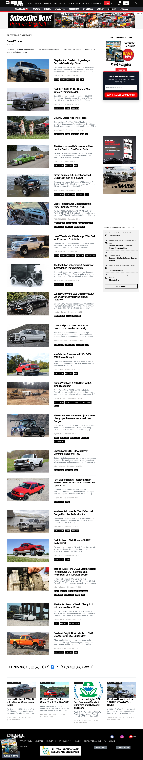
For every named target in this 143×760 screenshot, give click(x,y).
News (30, 3)
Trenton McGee (59, 398)
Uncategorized (79, 227)
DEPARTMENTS (59, 223)
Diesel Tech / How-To (85, 223)
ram (77, 79)
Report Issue (100, 747)
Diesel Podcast (82, 3)
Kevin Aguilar (58, 161)
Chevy (56, 437)
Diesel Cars (72, 591)
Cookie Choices (123, 747)
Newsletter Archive (92, 741)
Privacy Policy (26, 741)
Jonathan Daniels (60, 312)
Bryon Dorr (57, 434)
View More (121, 286)
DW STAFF (77, 720)
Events (71, 3)
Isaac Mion (57, 526)
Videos (46, 3)
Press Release (109, 741)
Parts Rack (68, 227)
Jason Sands (58, 369)
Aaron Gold (58, 498)
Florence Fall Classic (116, 270)
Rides (37, 3)
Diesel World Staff (60, 130)
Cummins (63, 591)
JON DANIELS (59, 619)
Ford (82, 134)
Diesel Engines (59, 194)
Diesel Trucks (58, 108)
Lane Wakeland (59, 251)
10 (68, 667)
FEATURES (70, 79)
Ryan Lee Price (45, 714)
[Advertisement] (119, 522)
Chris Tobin (58, 104)
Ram (82, 79)
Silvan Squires (59, 190)
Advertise (39, 741)
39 (78, 667)
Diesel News (58, 595)
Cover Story (64, 437)
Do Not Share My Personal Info (68, 741)
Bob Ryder (57, 648)
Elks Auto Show (114, 280)
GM (87, 134)
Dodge (56, 79)
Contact (49, 741)
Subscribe (95, 3)
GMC (83, 595)
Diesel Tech (58, 3)
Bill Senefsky (58, 280)
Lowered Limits (114, 235)
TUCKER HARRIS (60, 219)
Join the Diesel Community (121, 95)
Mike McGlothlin (59, 466)
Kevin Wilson (58, 75)
